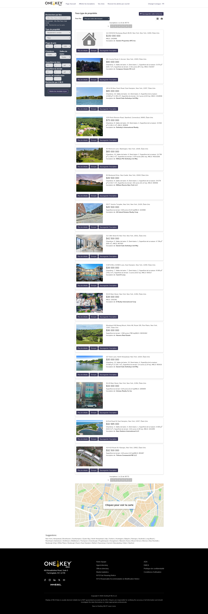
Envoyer (94, 50)
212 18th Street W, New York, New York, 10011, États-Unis (126, 236)
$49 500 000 (112, 178)
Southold (141, 539)
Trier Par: (78, 18)
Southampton (76, 539)
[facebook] (46, 580)
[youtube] (65, 580)
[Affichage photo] (162, 19)
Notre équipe (101, 562)
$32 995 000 (112, 424)
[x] (60, 580)
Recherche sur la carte (57, 25)
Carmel (109, 543)
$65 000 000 (112, 151)
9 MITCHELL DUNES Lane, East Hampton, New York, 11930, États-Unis (130, 265)
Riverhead (49, 541)
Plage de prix (51, 43)
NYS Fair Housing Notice (106, 575)
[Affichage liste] (157, 19)
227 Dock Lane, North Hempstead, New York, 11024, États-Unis (128, 357)
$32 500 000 (112, 450)
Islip (106, 539)
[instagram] (51, 580)
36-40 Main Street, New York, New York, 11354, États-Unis (126, 383)
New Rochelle (153, 541)
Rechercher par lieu (54, 15)
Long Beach (150, 539)
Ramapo (134, 539)
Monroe (145, 541)
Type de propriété (53, 29)
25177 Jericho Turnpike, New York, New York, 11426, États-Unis (128, 204)
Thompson (84, 541)
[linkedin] (55, 580)
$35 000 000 (112, 359)
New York (49, 539)
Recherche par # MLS (54, 82)
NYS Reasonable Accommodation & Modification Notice (117, 579)
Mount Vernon (136, 541)
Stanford (131, 543)
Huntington (119, 539)
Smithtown (66, 541)
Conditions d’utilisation (152, 572)
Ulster (125, 543)
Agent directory (102, 565)
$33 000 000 (112, 386)
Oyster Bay (86, 539)
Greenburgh (93, 541)
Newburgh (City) (51, 543)
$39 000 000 (112, 267)
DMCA (146, 565)
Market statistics (102, 572)
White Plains (62, 543)
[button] (156, 3)
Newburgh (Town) (74, 543)
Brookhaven (67, 539)
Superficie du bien (53, 62)
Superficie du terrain (54, 69)
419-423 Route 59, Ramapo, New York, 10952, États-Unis (126, 447)
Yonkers (111, 539)
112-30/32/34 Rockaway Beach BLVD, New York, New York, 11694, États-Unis (132, 33)
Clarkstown (57, 541)
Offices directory (102, 569)
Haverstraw (102, 543)
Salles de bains (63, 52)
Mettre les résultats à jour (58, 91)
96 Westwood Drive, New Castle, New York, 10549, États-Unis (127, 175)
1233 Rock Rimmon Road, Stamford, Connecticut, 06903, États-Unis (129, 117)
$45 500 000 (112, 207)
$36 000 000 (112, 330)
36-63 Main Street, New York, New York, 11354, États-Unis (126, 294)
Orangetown (114, 541)
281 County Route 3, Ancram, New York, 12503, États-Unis (126, 59)
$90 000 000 (112, 62)
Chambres (50, 51)
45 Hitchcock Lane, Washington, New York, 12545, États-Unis (127, 149)
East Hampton (86, 543)
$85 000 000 (112, 91)
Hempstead (57, 539)
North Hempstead (97, 539)
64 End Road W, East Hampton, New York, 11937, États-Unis (127, 421)
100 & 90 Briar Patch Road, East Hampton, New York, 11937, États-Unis (130, 88)
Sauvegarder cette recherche (152, 14)
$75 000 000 (112, 120)
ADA (145, 562)
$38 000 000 (112, 296)
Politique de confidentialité (154, 569)
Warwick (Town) (124, 541)
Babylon (127, 539)
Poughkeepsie (103, 541)
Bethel (94, 543)
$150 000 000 (113, 35)
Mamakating (117, 543)
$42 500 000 (112, 238)
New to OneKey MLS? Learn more (104, 606)
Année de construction (55, 75)
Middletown (75, 541)
